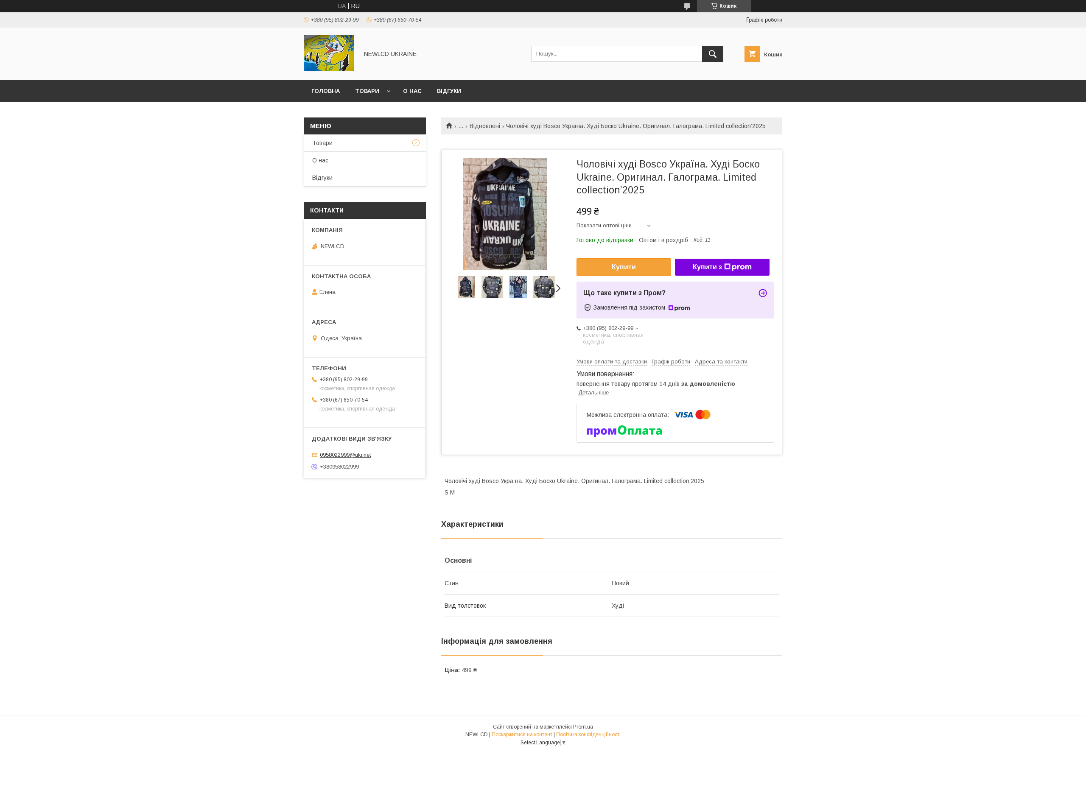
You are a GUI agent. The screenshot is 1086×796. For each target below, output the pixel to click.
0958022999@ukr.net (345, 455)
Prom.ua (583, 727)
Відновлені (485, 126)
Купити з (707, 267)
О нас (412, 91)
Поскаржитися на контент (522, 734)
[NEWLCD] (329, 69)
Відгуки (449, 91)
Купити (624, 267)
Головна (325, 91)
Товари (367, 91)
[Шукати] (712, 54)
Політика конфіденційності (588, 734)
